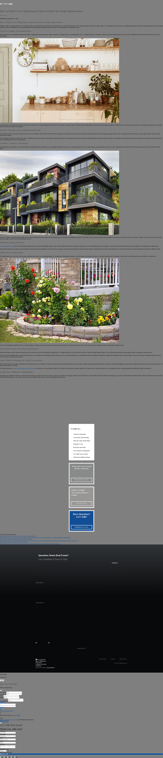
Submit (2, 708)
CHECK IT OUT (81, 503)
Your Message (4, 701)
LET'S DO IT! (4, 721)
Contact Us (115, 562)
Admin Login (123, 659)
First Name (3, 692)
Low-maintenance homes (6, 246)
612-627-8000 (16, 715)
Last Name (3, 694)
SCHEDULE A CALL (81, 527)
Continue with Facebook (6, 711)
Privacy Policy (102, 659)
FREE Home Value (81, 480)
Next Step (2, 702)
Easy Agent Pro (51, 667)
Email (1, 696)
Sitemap (113, 659)
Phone (1, 697)
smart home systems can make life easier (24, 368)
